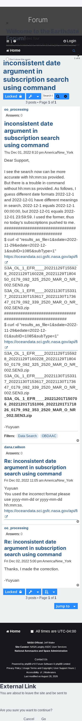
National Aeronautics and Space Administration (41, 651)
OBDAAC (49, 436)
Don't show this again (20, 59)
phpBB (28, 664)
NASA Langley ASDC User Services (48, 647)
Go (43, 719)
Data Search (27, 436)
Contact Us (41, 659)
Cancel (29, 719)
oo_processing (16, 109)
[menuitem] (32, 631)
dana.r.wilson (14, 447)
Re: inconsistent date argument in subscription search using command (35, 467)
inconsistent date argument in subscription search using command (36, 75)
